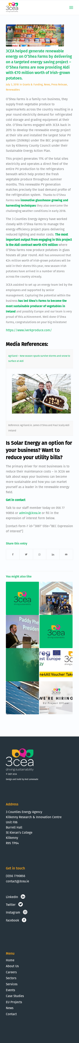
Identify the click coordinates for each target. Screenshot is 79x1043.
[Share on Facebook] (12, 554)
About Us (12, 966)
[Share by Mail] (66, 554)
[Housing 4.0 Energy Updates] (56, 598)
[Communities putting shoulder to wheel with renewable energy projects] (22, 664)
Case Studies (15, 996)
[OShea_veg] (35, 35)
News (47, 84)
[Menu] (71, 7)
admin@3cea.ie (30, 513)
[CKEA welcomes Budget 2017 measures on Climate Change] (56, 631)
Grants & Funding (33, 84)
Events (10, 990)
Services (11, 984)
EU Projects (14, 1002)
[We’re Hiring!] (56, 698)
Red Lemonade (31, 779)
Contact (11, 1014)
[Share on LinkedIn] (53, 554)
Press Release (59, 84)
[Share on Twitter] (26, 554)
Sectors (11, 978)
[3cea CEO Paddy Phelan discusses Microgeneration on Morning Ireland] (22, 698)
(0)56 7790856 (15, 876)
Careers (11, 972)
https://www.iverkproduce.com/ (29, 330)
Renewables (13, 89)
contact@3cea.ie (17, 881)
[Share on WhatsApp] (39, 554)
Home (10, 960)
